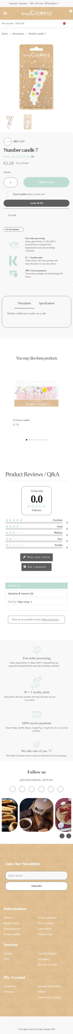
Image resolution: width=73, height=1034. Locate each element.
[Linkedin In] (60, 789)
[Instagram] (13, 789)
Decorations (18, 33)
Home (5, 33)
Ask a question (36, 567)
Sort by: (12, 601)
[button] (5, 13)
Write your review (38, 557)
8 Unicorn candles (21, 420)
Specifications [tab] (46, 303)
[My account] (63, 13)
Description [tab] (24, 303)
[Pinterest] (51, 789)
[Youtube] (41, 789)
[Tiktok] (32, 789)
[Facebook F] (22, 789)
